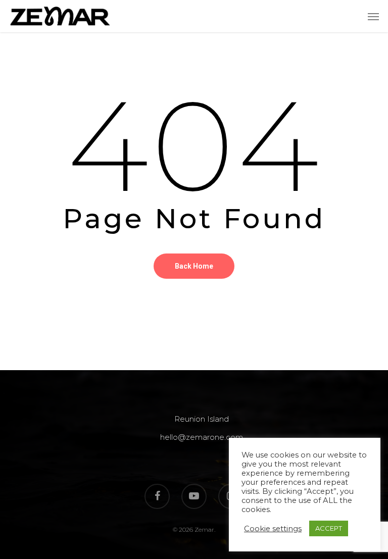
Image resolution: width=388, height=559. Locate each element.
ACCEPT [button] (328, 528)
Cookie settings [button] (273, 528)
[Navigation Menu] (373, 16)
